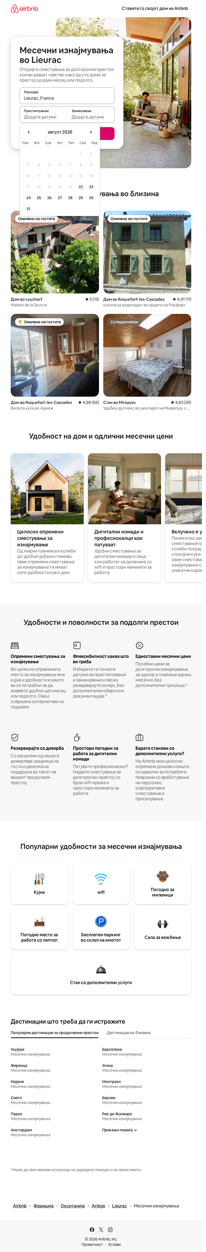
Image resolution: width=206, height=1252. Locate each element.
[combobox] (67, 98)
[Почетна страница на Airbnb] (24, 8)
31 (28, 208)
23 (91, 186)
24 (28, 197)
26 (49, 197)
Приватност (92, 1244)
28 (70, 197)
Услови (114, 1244)
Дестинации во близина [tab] (128, 1032)
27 (60, 197)
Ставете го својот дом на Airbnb (155, 8)
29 (81, 197)
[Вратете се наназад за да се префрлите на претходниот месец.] (29, 132)
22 (81, 186)
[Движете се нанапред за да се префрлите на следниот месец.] (90, 132)
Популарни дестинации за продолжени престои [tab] (54, 1032)
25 (39, 197)
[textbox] (43, 117)
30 (91, 197)
